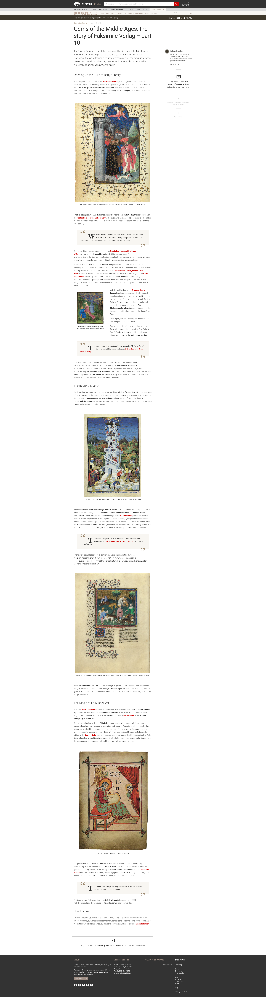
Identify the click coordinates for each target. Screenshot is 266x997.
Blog (176, 988)
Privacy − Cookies (181, 992)
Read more (174, 64)
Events (119, 13)
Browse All (178, 971)
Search (177, 969)
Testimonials (142, 9)
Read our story (81, 978)
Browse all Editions (99, 9)
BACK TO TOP (180, 960)
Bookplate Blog (158, 9)
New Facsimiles (151, 13)
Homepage (179, 965)
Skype (177, 983)
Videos (130, 9)
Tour (176, 977)
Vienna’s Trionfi (178, 117)
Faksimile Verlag (176, 51)
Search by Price (117, 9)
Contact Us (179, 981)
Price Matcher (180, 973)
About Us (178, 979)
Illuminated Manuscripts (134, 13)
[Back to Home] (87, 4)
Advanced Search (80, 9)
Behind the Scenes (107, 13)
